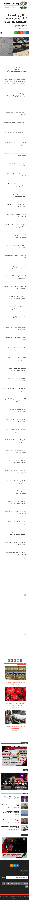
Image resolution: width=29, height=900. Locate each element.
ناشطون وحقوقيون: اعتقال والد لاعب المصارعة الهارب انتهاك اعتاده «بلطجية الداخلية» (15, 783)
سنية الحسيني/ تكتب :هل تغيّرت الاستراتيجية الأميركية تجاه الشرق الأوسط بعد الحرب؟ (10, 813)
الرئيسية (26, 883)
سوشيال (15, 883)
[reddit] (21, 32)
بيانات (4, 883)
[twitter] (24, 32)
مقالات (7, 883)
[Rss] (11, 865)
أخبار (19, 28)
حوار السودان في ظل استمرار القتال (11, 796)
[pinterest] (18, 32)
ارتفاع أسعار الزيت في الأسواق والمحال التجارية (15, 682)
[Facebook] (17, 865)
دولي (11, 883)
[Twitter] (14, 865)
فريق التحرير (24, 787)
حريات (26, 886)
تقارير (19, 883)
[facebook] (27, 32)
